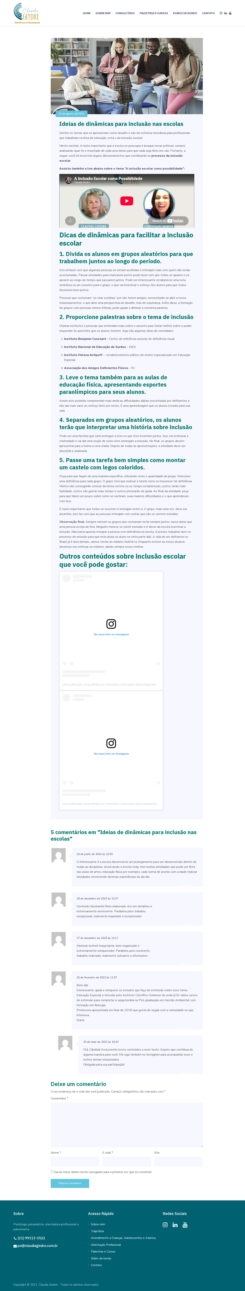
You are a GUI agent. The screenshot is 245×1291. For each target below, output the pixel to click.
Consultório (125, 13)
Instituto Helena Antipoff (83, 355)
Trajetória (97, 1231)
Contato (208, 13)
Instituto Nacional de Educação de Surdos (95, 347)
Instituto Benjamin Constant (85, 339)
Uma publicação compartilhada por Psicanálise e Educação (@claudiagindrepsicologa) (115, 684)
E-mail (107, 1153)
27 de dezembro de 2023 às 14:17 (97, 938)
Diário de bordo (101, 1258)
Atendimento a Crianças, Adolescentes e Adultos (123, 1238)
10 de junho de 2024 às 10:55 (95, 854)
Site (157, 1153)
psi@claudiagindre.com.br (38, 1245)
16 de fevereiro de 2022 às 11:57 (97, 977)
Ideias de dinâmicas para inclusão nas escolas (121, 123)
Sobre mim (103, 13)
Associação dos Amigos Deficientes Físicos (96, 368)
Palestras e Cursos (154, 13)
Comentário (59, 1098)
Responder (186, 885)
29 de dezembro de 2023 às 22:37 (97, 898)
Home (87, 13)
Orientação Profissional (106, 1245)
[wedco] (27, 13)
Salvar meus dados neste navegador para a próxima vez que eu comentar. (103, 1172)
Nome (56, 1153)
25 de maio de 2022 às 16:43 (100, 1042)
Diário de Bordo (185, 13)
